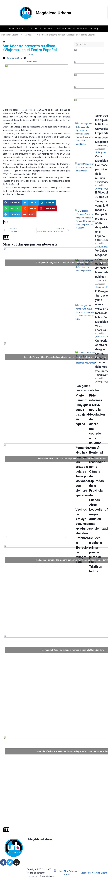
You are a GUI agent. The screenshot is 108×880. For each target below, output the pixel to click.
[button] (12, 203)
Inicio (11, 28)
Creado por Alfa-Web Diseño (94, 873)
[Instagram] (16, 862)
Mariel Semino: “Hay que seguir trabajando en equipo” (83, 410)
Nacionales (40, 28)
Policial (51, 28)
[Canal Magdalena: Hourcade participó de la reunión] (85, 172)
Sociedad (61, 28)
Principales (32, 61)
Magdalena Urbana (53, 12)
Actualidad (82, 28)
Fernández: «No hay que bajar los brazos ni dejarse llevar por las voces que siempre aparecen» (83, 471)
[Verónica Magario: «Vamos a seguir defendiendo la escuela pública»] (85, 269)
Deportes (20, 28)
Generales (100, 287)
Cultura (30, 28)
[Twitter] (10, 862)
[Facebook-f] (3, 862)
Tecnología (94, 28)
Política (71, 28)
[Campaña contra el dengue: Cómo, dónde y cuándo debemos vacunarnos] (85, 361)
